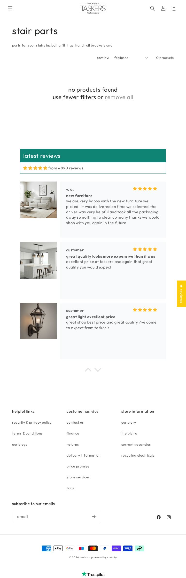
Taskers (85, 557)
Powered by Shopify (104, 557)
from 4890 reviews (65, 168)
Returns (73, 444)
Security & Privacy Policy (32, 422)
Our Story (128, 422)
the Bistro (129, 433)
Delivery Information (84, 455)
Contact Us (75, 422)
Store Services (78, 477)
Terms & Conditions (27, 433)
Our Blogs (19, 444)
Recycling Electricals (138, 455)
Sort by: (103, 57)
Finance (73, 433)
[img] (35, 168)
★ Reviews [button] (181, 293)
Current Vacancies (136, 444)
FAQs (70, 488)
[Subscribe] (93, 516)
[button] (10, 8)
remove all (119, 97)
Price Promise (78, 466)
